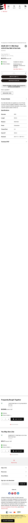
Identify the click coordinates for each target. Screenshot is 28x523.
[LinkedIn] (18, 493)
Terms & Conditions (5, 507)
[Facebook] (9, 493)
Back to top (14, 462)
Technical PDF (5, 141)
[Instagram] (12, 493)
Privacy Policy (14, 507)
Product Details (5, 99)
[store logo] (3, 7)
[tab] (14, 99)
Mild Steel (5, 11)
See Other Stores (17, 69)
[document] (14, 518)
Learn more (19, 517)
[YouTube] (15, 493)
